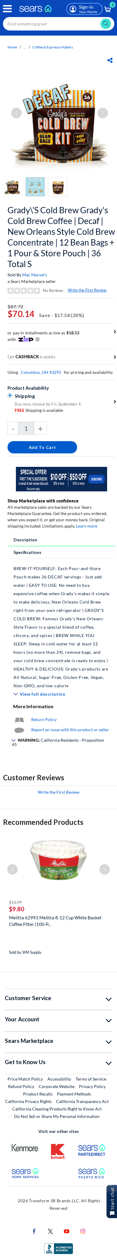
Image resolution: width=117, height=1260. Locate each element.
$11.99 (15, 902)
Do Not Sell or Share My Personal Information (57, 1116)
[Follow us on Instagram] (83, 1230)
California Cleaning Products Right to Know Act (57, 1108)
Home (12, 47)
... (24, 47)
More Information (33, 706)
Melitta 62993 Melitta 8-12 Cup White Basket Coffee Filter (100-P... (55, 921)
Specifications (27, 552)
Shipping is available (39, 410)
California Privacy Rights (28, 1101)
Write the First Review (87, 290)
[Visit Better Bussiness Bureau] (58, 1248)
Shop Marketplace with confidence (43, 500)
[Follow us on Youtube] (67, 1230)
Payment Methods (74, 1093)
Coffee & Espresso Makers (52, 47)
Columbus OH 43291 (41, 372)
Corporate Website (57, 1086)
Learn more (86, 525)
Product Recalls (37, 1093)
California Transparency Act (82, 1101)
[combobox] (58, 24)
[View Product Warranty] (19, 719)
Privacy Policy (92, 1086)
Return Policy (44, 719)
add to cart (42, 447)
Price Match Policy (25, 1078)
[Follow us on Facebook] (34, 1230)
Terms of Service (91, 1078)
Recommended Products (43, 822)
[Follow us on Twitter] (50, 1230)
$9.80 (16, 908)
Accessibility (59, 1078)
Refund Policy (21, 1086)
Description (25, 539)
